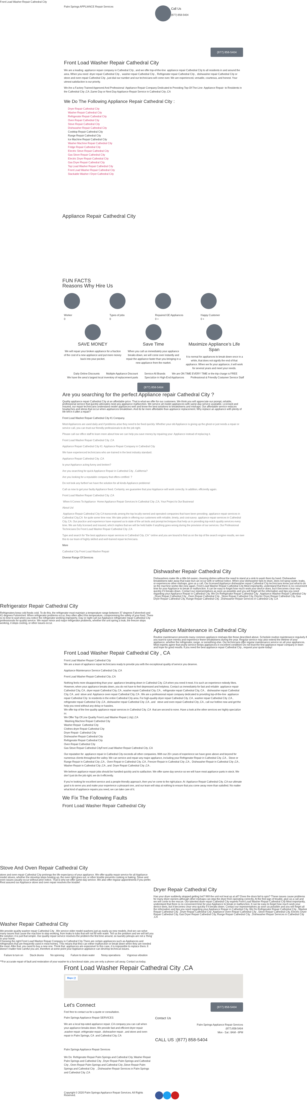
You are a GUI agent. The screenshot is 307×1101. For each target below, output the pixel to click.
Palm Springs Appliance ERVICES (89, 1017)
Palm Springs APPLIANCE (88, 6)
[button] (108, 1046)
